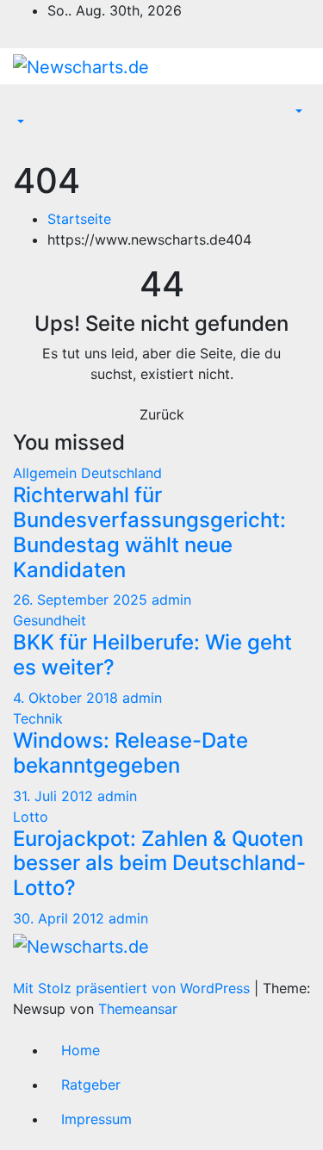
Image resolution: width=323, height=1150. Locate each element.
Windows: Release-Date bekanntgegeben (130, 753)
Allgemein (47, 473)
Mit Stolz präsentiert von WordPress (133, 988)
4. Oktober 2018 (67, 697)
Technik (38, 718)
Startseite (79, 218)
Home (80, 1050)
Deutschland (121, 473)
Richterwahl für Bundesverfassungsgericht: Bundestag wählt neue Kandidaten (149, 531)
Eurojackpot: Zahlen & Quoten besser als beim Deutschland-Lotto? (159, 863)
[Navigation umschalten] (25, 107)
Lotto (30, 816)
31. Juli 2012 (55, 796)
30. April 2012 (61, 918)
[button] (19, 122)
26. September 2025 (82, 599)
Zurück (162, 414)
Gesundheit (49, 620)
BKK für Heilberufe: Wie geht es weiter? (152, 655)
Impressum (96, 1119)
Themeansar (137, 1008)
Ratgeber (91, 1084)
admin (171, 599)
